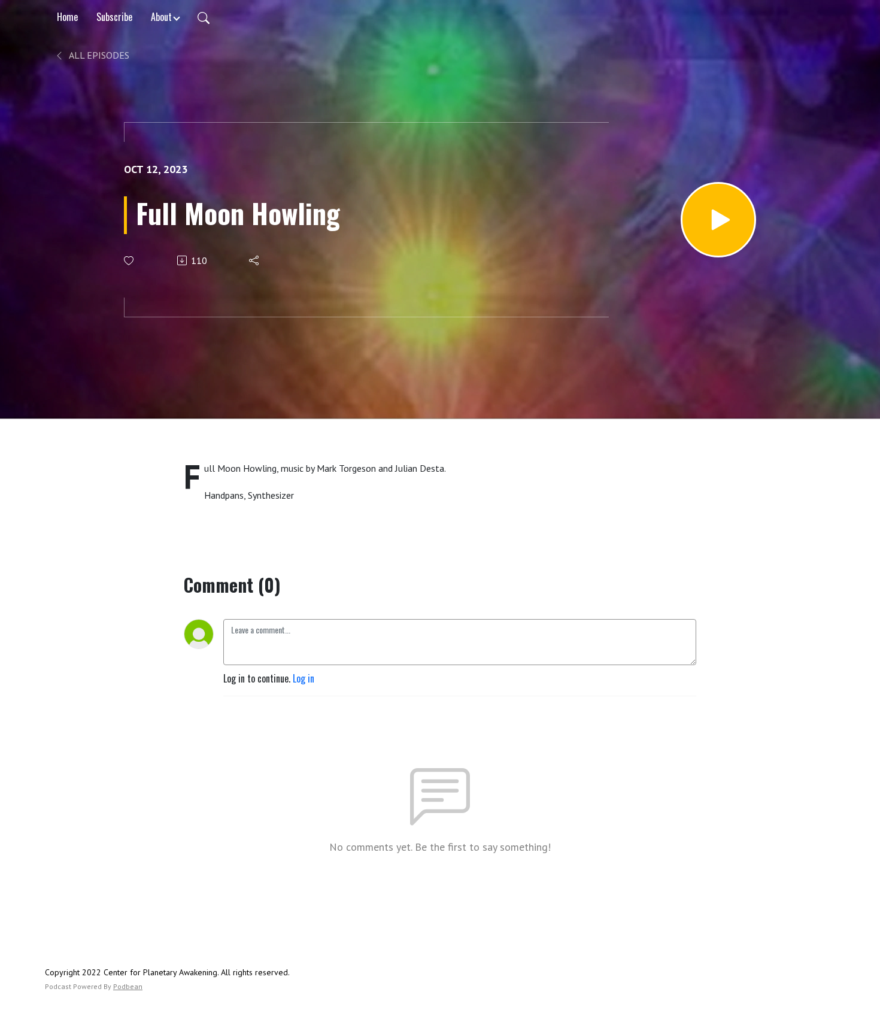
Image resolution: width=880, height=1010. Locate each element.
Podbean (127, 986)
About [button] (161, 17)
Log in (303, 678)
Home (67, 17)
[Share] (255, 260)
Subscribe (114, 17)
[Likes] (129, 260)
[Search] (203, 17)
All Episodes (98, 55)
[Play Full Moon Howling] (718, 219)
